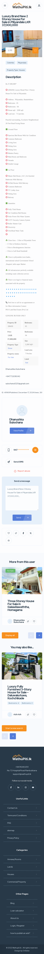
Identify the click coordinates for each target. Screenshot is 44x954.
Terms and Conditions (17, 815)
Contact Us (12, 808)
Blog (12, 903)
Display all (10, 635)
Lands (10, 867)
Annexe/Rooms (14, 859)
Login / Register (17, 925)
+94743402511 (22, 767)
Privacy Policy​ (13, 838)
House (10, 348)
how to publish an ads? (20, 933)
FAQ (9, 823)
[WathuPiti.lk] (22, 5)
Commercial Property (16, 882)
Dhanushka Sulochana (16, 421)
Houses (10, 874)
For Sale (11, 357)
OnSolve (26, 951)
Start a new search (14, 728)
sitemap (10, 830)
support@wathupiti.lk (22, 774)
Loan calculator (17, 910)
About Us (14, 918)
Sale (26, 363)
